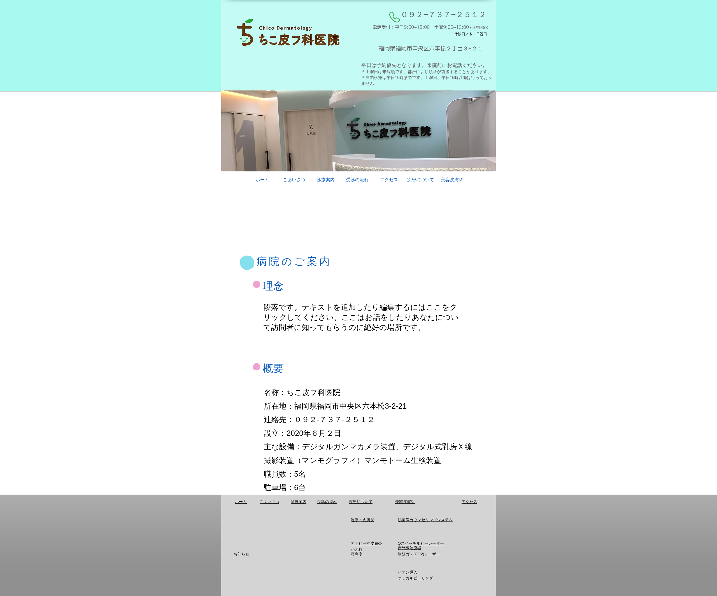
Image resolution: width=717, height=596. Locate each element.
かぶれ (356, 549)
